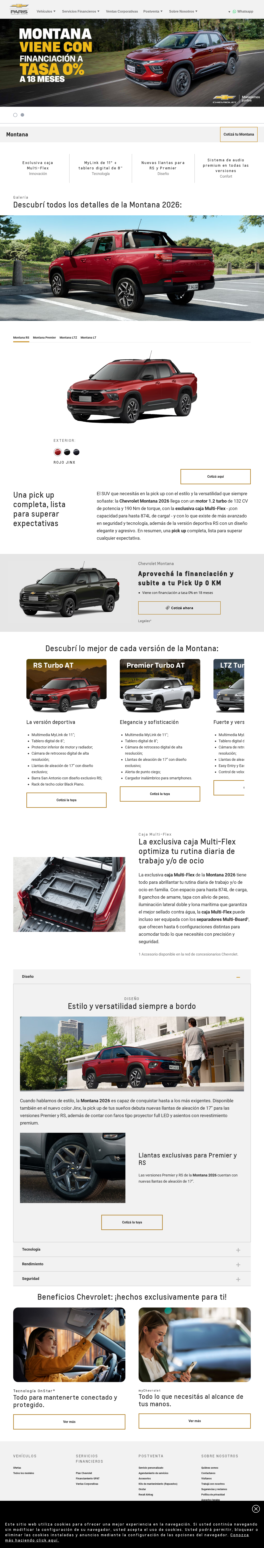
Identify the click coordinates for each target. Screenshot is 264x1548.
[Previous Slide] (5, 268)
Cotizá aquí (215, 476)
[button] (132, 976)
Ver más (69, 1422)
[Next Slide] (259, 268)
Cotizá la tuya (67, 800)
